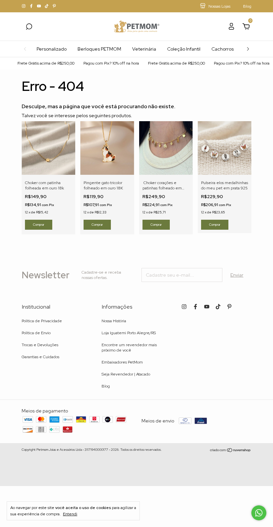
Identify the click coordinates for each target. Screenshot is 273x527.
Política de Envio (36, 333)
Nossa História (114, 321)
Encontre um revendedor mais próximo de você (129, 347)
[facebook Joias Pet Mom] (31, 6)
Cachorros (222, 49)
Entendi (70, 514)
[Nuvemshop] (230, 450)
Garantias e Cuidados (40, 357)
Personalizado (52, 49)
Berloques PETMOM (99, 49)
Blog (106, 386)
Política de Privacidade (42, 321)
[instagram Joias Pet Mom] (24, 6)
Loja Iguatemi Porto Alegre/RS (129, 333)
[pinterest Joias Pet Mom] (54, 6)
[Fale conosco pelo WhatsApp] (258, 512)
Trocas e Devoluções (40, 345)
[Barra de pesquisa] (29, 27)
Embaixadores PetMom (122, 362)
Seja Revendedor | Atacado (126, 374)
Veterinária (144, 49)
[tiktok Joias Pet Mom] (47, 6)
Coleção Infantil (183, 49)
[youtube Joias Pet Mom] (39, 6)
